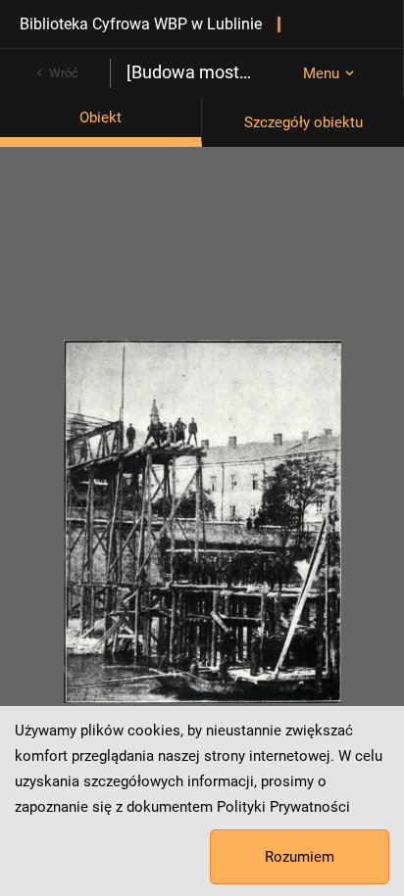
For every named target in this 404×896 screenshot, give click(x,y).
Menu (321, 73)
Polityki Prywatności (283, 807)
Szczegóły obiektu (303, 122)
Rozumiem (299, 857)
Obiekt (100, 117)
